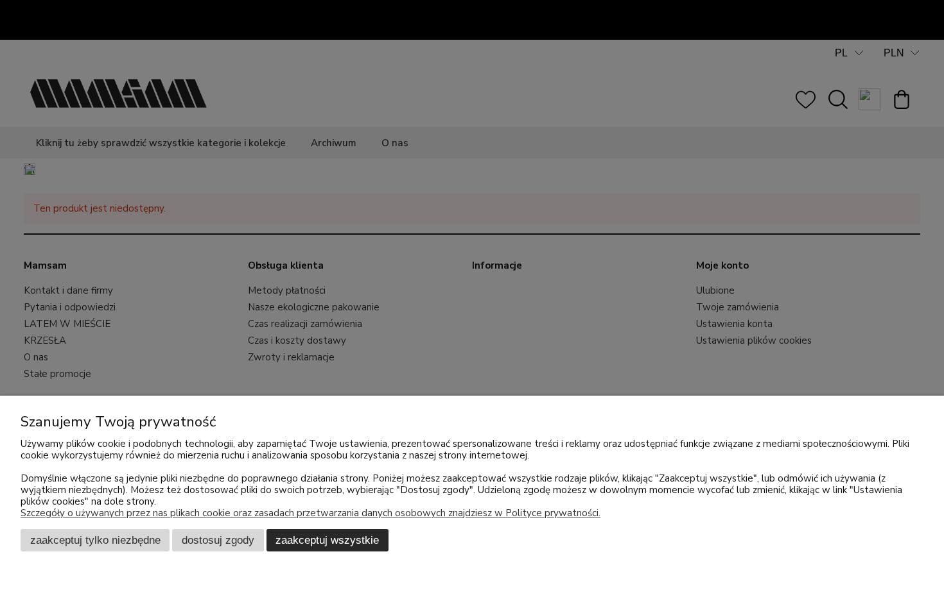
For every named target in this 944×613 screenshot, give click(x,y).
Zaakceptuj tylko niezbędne (95, 539)
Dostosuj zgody (218, 539)
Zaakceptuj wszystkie (327, 539)
